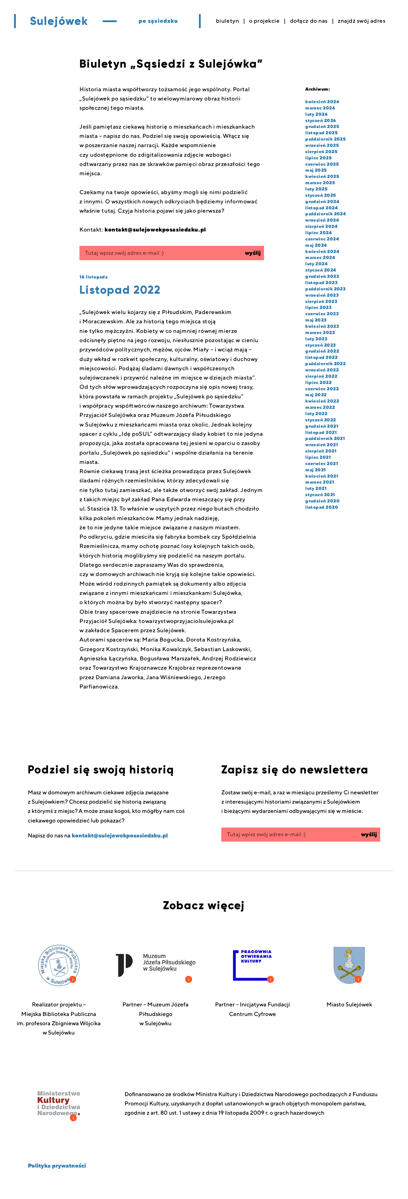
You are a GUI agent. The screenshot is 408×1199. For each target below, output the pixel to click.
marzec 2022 (320, 407)
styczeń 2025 (320, 195)
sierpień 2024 (321, 226)
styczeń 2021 (320, 495)
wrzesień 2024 (322, 220)
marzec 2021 (319, 482)
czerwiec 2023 (322, 314)
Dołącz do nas (309, 21)
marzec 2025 (320, 183)
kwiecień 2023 (322, 326)
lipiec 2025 (318, 158)
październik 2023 (325, 289)
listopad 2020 (321, 507)
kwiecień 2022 (322, 401)
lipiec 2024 (318, 233)
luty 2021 (316, 488)
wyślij (253, 253)
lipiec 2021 (318, 457)
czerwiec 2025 (322, 164)
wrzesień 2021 (321, 445)
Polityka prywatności (57, 1165)
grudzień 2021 (321, 426)
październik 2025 (325, 139)
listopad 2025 (321, 133)
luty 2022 (316, 414)
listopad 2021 (321, 432)
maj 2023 (316, 320)
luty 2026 (316, 114)
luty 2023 (316, 339)
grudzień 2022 (322, 351)
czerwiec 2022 (322, 389)
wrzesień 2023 (322, 295)
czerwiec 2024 (322, 239)
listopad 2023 (321, 283)
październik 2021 (325, 438)
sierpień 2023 (321, 301)
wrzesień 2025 (322, 145)
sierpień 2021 (321, 451)
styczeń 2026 (320, 121)
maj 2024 (316, 245)
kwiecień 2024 (322, 252)
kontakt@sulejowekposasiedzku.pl (120, 835)
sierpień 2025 (321, 152)
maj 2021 (315, 470)
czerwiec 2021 (321, 464)
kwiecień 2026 (322, 102)
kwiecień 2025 (322, 176)
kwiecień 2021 (321, 476)
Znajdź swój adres (362, 21)
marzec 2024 (320, 257)
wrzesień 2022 (322, 370)
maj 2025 (316, 170)
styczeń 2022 (320, 420)
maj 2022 (316, 395)
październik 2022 (325, 364)
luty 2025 (316, 189)
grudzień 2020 (322, 501)
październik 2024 (325, 214)
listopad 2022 (321, 357)
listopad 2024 (321, 208)
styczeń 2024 (320, 270)
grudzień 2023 (322, 276)
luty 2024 (316, 264)
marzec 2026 (320, 108)
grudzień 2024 (322, 202)
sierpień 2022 (321, 376)
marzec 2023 (320, 333)
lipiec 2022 (318, 383)
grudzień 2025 (322, 127)
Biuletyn (227, 21)
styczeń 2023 (320, 345)
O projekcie (264, 21)
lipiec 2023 (318, 307)
